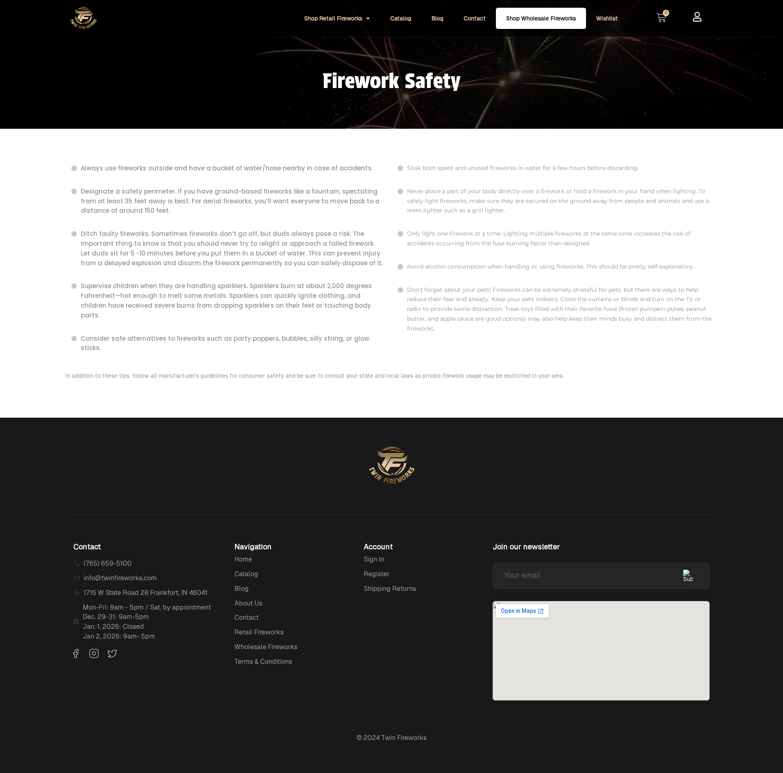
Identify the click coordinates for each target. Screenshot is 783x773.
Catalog (400, 18)
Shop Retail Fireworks (333, 18)
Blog (437, 18)
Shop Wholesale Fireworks (541, 18)
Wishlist (607, 18)
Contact (475, 18)
